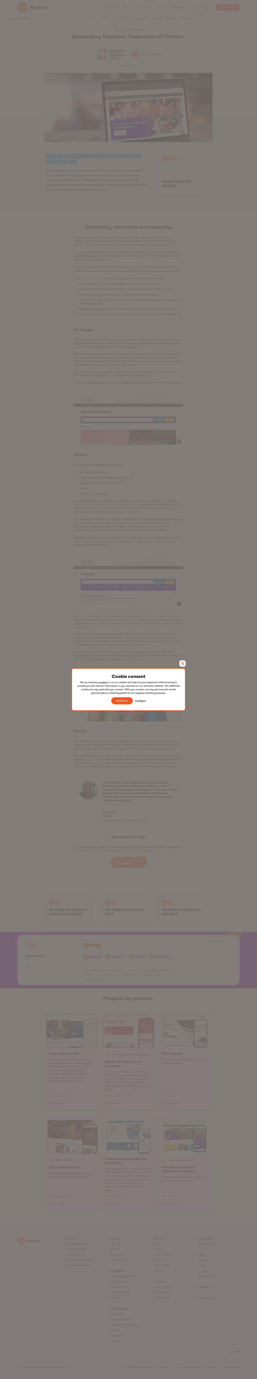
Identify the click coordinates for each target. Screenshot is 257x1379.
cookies (103, 682)
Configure (140, 700)
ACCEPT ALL (122, 701)
